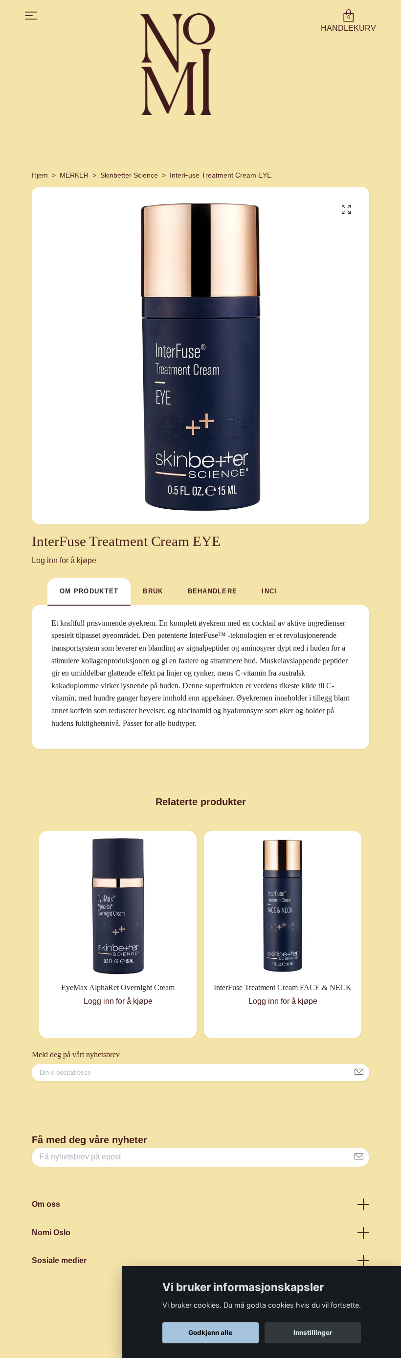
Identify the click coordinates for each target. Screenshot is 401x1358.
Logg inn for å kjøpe (118, 1001)
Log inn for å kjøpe (64, 560)
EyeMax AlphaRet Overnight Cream (118, 987)
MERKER (74, 175)
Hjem (40, 175)
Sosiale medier (59, 1260)
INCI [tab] (269, 591)
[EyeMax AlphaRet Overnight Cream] (118, 906)
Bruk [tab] (153, 591)
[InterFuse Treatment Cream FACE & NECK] (283, 906)
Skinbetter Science (129, 175)
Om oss (46, 1204)
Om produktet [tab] (89, 591)
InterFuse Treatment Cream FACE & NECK (283, 987)
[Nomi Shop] (177, 64)
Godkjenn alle (210, 1332)
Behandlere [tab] (213, 591)
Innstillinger (313, 1332)
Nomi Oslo (51, 1232)
